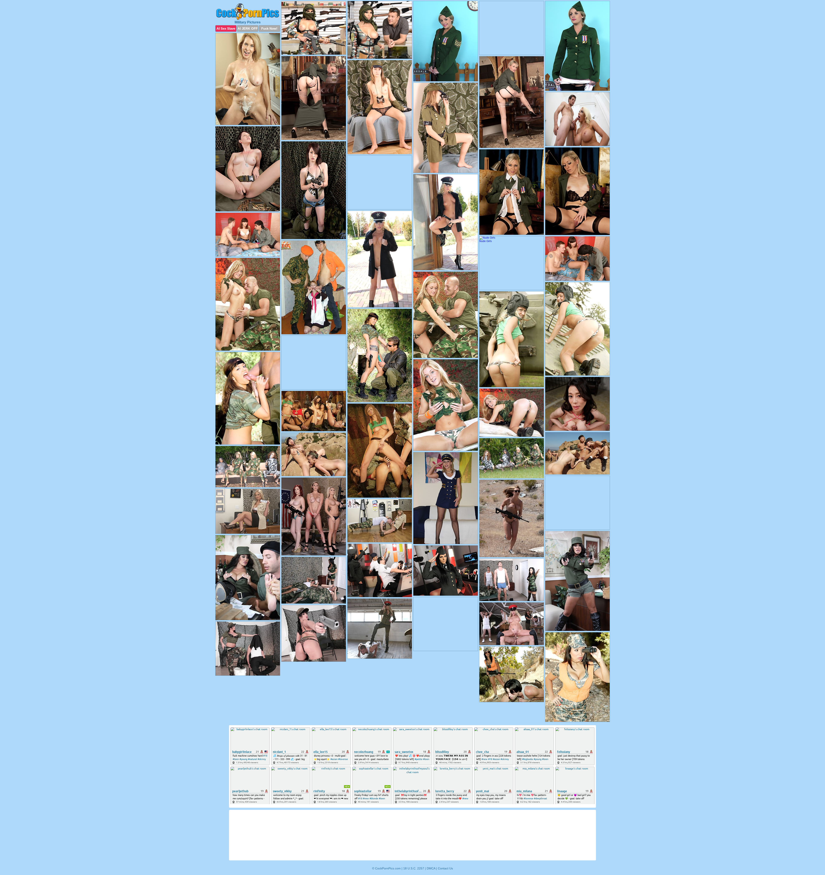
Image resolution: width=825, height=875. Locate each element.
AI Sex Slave (226, 28)
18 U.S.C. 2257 (413, 868)
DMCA (431, 868)
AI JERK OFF (248, 28)
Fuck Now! (269, 28)
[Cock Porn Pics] (247, 11)
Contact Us (445, 868)
